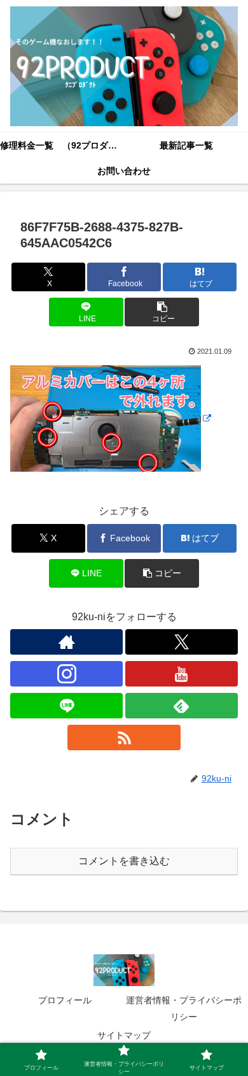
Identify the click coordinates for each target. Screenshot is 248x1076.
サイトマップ (124, 1035)
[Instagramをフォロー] (66, 674)
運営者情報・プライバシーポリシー (184, 1008)
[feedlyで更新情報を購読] (181, 705)
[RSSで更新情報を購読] (123, 737)
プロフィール (65, 1000)
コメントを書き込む (124, 860)
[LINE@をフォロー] (66, 705)
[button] (161, 312)
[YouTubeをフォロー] (181, 674)
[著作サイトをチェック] (66, 642)
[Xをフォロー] (181, 642)
